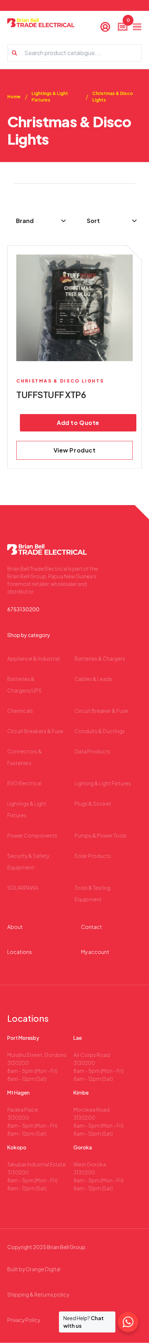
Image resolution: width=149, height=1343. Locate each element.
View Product (75, 450)
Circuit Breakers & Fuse (35, 731)
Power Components (32, 835)
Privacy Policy (23, 1320)
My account (95, 952)
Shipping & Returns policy (38, 1294)
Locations (19, 952)
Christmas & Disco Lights (112, 97)
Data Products (92, 751)
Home (14, 96)
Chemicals (20, 710)
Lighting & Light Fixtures (102, 783)
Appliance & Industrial (33, 658)
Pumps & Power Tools (100, 835)
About (15, 926)
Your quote (127, 22)
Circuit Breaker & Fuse (101, 710)
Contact (91, 926)
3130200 (18, 1062)
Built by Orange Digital (33, 1269)
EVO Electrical (24, 783)
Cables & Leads (93, 678)
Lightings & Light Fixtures (49, 97)
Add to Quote (78, 422)
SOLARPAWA (22, 887)
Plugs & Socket (92, 803)
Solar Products (92, 855)
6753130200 (23, 609)
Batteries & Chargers (99, 658)
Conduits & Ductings (99, 731)
